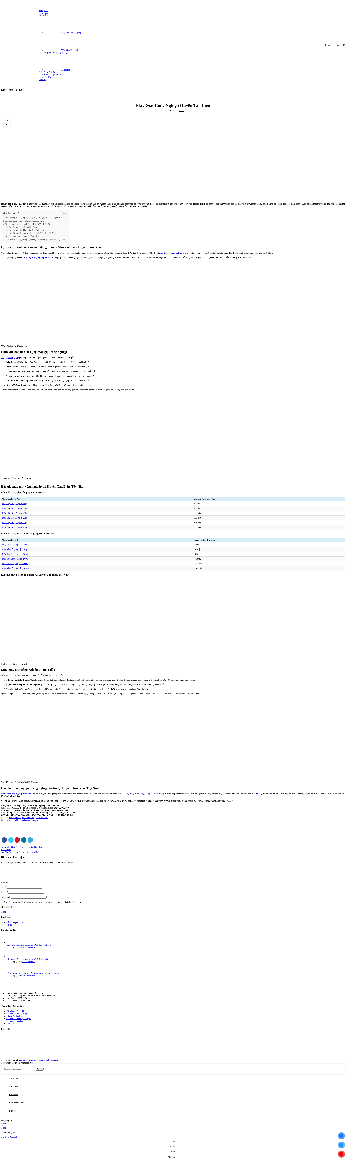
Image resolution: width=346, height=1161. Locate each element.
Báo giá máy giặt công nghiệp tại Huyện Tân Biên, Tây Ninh (30, 224)
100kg (161, 794)
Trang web (5, 897)
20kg (131, 794)
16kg (126, 794)
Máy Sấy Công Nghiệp (71, 50)
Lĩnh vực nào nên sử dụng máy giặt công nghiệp (25, 221)
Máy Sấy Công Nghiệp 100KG (15, 568)
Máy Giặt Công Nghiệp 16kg (14, 503)
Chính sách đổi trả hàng (16, 1013)
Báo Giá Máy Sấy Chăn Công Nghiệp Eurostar (27, 230)
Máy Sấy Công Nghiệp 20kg (14, 549)
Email (4, 892)
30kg (142, 794)
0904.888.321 (42, 817)
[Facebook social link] (338, 4)
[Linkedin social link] (23, 840)
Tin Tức (47, 77)
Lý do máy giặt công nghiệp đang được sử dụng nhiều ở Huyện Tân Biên (36, 217)
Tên (3, 887)
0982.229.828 (15, 817)
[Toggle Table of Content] (63, 213)
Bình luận (6, 882)
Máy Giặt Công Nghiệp (71, 33)
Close (3, 912)
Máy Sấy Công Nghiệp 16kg (14, 544)
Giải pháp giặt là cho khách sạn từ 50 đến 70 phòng (28, 945)
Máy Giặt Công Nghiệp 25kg (14, 513)
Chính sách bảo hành (15, 1021)
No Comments (28, 947)
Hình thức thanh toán (15, 1016)
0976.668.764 (28, 817)
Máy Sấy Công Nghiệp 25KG (15, 554)
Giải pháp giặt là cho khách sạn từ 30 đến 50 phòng (28, 959)
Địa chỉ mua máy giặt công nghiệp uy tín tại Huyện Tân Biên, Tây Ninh (35, 239)
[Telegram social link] (30, 840)
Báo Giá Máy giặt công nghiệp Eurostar (24, 227)
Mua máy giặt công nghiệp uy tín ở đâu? (22, 236)
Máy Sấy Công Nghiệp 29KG (15, 559)
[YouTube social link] (341, 4)
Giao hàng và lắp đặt (15, 1011)
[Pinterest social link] (17, 840)
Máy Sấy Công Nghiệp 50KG (15, 563)
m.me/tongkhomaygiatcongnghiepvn (22, 820)
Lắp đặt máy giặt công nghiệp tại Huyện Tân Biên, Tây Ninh (32, 233)
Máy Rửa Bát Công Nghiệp (56, 52)
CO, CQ (258, 794)
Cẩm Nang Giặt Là (52, 75)
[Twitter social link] (11, 840)
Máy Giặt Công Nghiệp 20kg (14, 508)
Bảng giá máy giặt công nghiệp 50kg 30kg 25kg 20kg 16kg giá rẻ (34, 973)
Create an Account (9, 1137)
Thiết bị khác (66, 70)
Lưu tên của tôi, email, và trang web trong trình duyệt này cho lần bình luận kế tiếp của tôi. (43, 902)
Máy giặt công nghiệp (10, 357)
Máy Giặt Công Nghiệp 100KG (15, 527)
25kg (137, 794)
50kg (153, 794)
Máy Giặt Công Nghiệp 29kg (14, 518)
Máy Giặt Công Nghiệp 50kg (14, 522)
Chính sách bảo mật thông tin (18, 1018)
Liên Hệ (10, 1023)
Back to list (6, 849)
